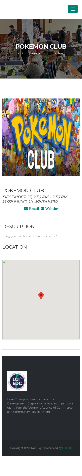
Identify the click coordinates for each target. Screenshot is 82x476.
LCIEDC (67, 447)
